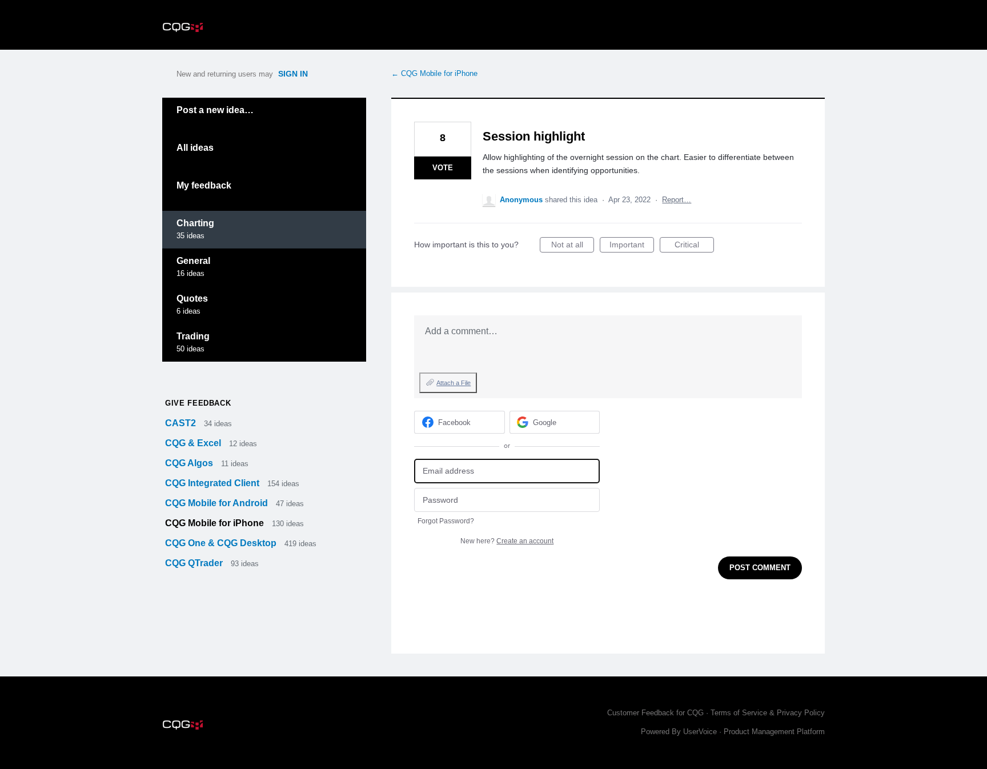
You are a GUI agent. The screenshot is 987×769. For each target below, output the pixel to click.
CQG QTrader (195, 563)
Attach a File (453, 382)
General (193, 261)
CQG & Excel (194, 443)
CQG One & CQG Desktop (222, 543)
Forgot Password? (446, 521)
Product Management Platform (774, 731)
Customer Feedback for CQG (655, 712)
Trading (193, 336)
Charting (195, 223)
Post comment (760, 567)
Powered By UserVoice (680, 731)
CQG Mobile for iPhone (215, 523)
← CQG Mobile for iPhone (434, 73)
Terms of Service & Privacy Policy (768, 712)
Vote (442, 167)
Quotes (192, 298)
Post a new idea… (215, 110)
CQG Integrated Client (213, 483)
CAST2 (181, 423)
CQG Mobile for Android (217, 503)
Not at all (572, 246)
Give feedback (198, 403)
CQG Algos (190, 463)
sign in (293, 73)
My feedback (203, 185)
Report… (676, 199)
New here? (506, 541)
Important (631, 246)
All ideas (195, 148)
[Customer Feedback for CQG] (182, 25)
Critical (694, 246)
